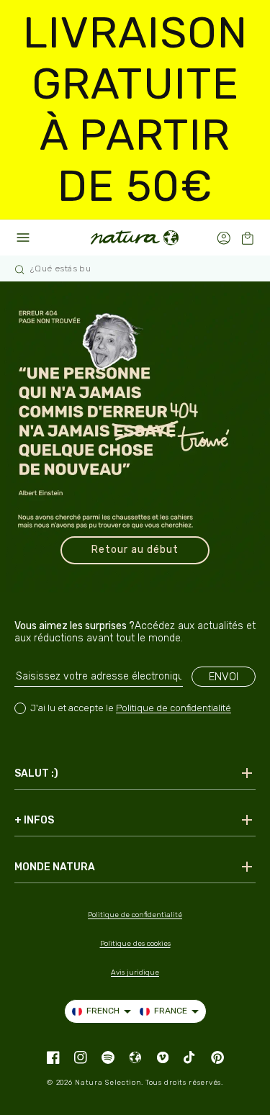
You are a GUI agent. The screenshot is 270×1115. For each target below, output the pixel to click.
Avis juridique (135, 972)
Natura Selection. (109, 1082)
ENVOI (223, 676)
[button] (247, 238)
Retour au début (135, 549)
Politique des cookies (135, 943)
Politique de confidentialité (173, 708)
